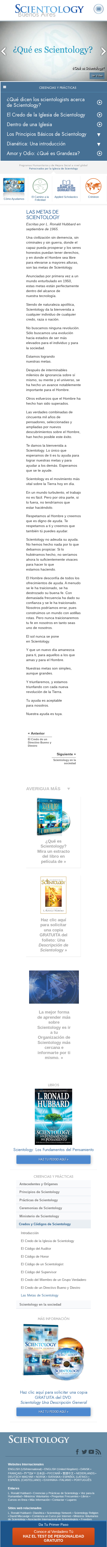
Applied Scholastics (66, 196)
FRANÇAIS (15, 1473)
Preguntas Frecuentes (65, 1496)
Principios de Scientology (39, 1192)
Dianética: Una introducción (36, 143)
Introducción (30, 1233)
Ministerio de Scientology (39, 1216)
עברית (28, 1473)
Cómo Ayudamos (14, 198)
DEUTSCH (14, 1476)
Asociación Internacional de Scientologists (53, 1519)
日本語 (41, 1473)
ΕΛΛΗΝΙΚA (50, 1479)
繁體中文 (68, 1473)
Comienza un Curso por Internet (51, 1516)
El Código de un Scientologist (42, 1264)
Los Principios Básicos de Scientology (46, 134)
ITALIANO (65, 1479)
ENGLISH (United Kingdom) (61, 1469)
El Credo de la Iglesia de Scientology (46, 114)
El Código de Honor (35, 1256)
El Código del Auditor (36, 1248)
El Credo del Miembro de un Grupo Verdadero (53, 1280)
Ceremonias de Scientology (40, 1208)
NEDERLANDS (85, 1473)
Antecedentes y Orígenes (38, 1184)
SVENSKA (54, 1476)
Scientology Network (59, 1512)
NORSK (41, 1476)
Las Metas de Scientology (39, 1295)
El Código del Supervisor (38, 1272)
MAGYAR (27, 1476)
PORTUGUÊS (82, 1479)
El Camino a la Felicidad (40, 198)
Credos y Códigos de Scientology (45, 1224)
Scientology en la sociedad (40, 1304)
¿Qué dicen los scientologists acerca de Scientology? (46, 102)
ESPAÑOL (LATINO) (75, 1476)
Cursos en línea (17, 1499)
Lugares (72, 1499)
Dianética (38, 1512)
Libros (85, 1496)
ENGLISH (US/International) (25, 1469)
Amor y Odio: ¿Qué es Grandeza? (43, 153)
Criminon (93, 196)
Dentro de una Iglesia (29, 124)
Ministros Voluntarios (36, 1496)
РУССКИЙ (53, 1473)
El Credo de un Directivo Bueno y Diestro (50, 1288)
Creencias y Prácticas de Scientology (55, 1493)
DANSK (85, 1469)
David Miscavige (20, 1516)
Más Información (40, 1499)
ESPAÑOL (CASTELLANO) (24, 1479)
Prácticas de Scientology (38, 1200)
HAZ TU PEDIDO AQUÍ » (53, 1159)
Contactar (58, 1499)
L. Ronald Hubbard (19, 1493)
